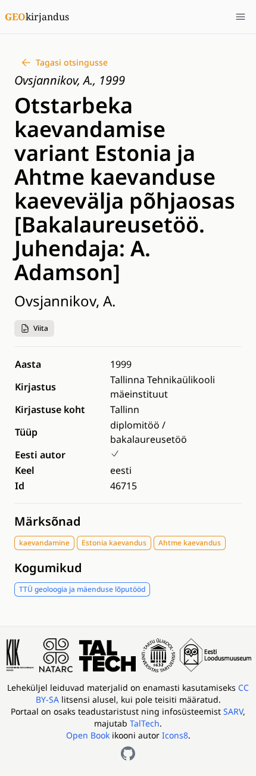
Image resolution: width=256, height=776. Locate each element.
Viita (40, 328)
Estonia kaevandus (114, 543)
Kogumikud (48, 568)
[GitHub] (128, 753)
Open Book (88, 735)
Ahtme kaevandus (189, 543)
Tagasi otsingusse (72, 62)
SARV (233, 711)
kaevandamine (44, 543)
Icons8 (175, 735)
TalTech (145, 723)
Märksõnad (47, 521)
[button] (34, 328)
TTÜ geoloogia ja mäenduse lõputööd (82, 589)
